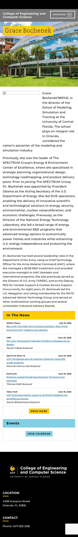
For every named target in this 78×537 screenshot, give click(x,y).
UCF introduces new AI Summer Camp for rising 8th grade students (36, 361)
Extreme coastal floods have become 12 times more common (36, 379)
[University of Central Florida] (27, 4)
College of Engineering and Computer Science (24, 15)
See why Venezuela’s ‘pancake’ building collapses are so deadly (38, 343)
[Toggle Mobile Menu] (74, 4)
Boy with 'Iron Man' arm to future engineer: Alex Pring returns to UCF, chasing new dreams (37, 328)
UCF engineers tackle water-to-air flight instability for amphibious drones (37, 397)
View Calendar (39, 433)
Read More (39, 411)
